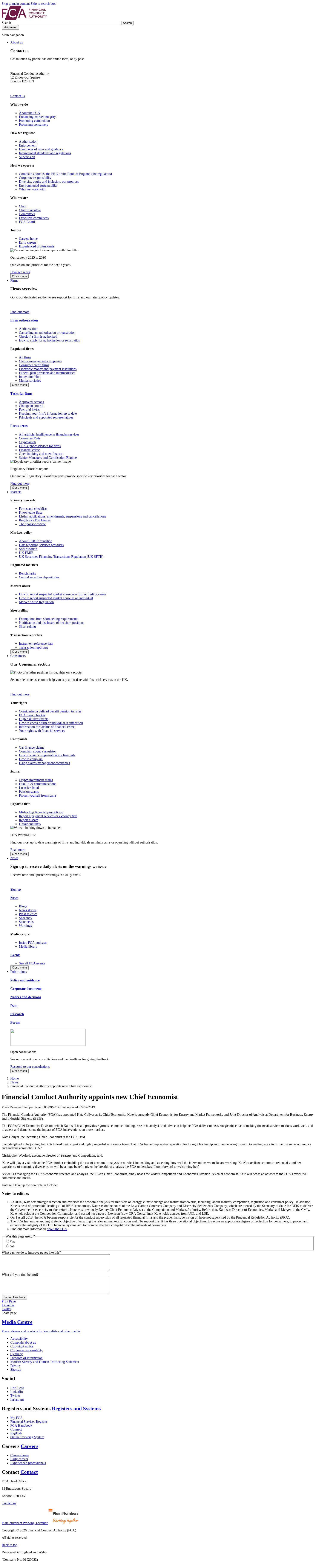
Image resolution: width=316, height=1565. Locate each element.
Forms (15, 1022)
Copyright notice (21, 1346)
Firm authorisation (24, 320)
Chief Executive (30, 210)
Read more (17, 849)
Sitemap (15, 1369)
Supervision (27, 157)
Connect (16, 1429)
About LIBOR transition (35, 541)
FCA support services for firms (40, 446)
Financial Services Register (28, 1421)
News (14, 858)
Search (7, 23)
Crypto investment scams (36, 780)
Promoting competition (34, 120)
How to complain (31, 759)
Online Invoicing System (27, 1437)
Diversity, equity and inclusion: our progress (49, 181)
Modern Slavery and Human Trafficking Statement (44, 1362)
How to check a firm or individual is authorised (51, 723)
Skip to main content (16, 3)
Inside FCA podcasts (33, 942)
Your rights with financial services (42, 730)
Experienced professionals (36, 246)
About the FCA (29, 113)
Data (13, 1005)
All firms (25, 357)
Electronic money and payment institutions (48, 369)
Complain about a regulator (37, 751)
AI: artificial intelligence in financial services (49, 434)
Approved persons (31, 402)
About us (16, 42)
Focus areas (19, 426)
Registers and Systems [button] (76, 1408)
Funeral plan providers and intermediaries (47, 373)
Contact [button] (29, 1472)
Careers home (28, 238)
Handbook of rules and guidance (41, 149)
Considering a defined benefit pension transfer (50, 711)
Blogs (23, 906)
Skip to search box (43, 3)
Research (17, 1014)
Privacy (15, 1365)
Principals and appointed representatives (46, 417)
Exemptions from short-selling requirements (48, 619)
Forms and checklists (33, 508)
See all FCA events (32, 963)
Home (14, 1078)
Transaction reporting (33, 647)
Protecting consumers (33, 124)
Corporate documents (26, 988)
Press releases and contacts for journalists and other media (41, 1331)
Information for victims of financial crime (47, 727)
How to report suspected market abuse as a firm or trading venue (62, 594)
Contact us (17, 96)
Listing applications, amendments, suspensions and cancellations (62, 516)
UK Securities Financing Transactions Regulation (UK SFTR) (61, 556)
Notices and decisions (25, 997)
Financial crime (29, 450)
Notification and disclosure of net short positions (51, 622)
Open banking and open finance (40, 454)
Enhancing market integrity (37, 117)
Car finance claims (31, 747)
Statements (26, 922)
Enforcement (27, 145)
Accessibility (19, 1338)
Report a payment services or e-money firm (48, 816)
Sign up (15, 889)
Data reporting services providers (41, 545)
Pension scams (29, 791)
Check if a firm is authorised (38, 336)
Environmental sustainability (38, 185)
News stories (27, 910)
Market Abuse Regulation (36, 602)
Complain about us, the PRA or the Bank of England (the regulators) (65, 174)
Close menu (19, 276)
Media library (28, 946)
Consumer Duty (30, 438)
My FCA (16, 1418)
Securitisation (28, 549)
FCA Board (27, 222)
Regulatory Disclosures (35, 520)
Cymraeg (16, 1354)
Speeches (25, 918)
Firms (14, 280)
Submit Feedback (14, 1297)
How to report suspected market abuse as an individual (56, 598)
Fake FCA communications (37, 784)
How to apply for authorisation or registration (49, 340)
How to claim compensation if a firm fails (47, 755)
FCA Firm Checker (32, 715)
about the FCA (57, 1229)
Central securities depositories (39, 577)
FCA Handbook (21, 1425)
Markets (15, 492)
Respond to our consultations (30, 1066)
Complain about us (23, 1342)
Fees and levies (29, 409)
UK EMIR (26, 553)
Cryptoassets (27, 442)
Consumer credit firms (34, 365)
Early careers (28, 242)
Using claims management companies (44, 763)
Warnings (25, 925)
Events (15, 955)
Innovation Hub (29, 377)
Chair (22, 206)
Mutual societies (30, 380)
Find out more (19, 312)
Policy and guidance (25, 980)
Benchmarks (27, 573)
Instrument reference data (36, 643)
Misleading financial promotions (41, 812)
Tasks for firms (21, 393)
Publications (18, 971)
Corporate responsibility (35, 177)
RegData (16, 1433)
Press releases (28, 914)
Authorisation (28, 141)
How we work (20, 272)
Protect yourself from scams (38, 795)
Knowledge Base (30, 512)
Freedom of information (26, 1358)
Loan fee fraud (29, 787)
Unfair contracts (30, 824)
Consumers (18, 656)
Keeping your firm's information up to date (48, 413)
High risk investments (33, 719)
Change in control (31, 406)
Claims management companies (40, 361)
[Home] (24, 18)
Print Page (9, 1301)
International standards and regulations (45, 153)
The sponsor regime (32, 524)
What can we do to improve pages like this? (31, 1252)
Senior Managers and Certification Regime (48, 457)
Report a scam (28, 820)
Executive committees (34, 218)
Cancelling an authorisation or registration (47, 332)
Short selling (27, 626)
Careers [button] (29, 1446)
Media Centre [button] (17, 1322)
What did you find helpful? (20, 1274)
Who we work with (32, 189)
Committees (27, 214)
